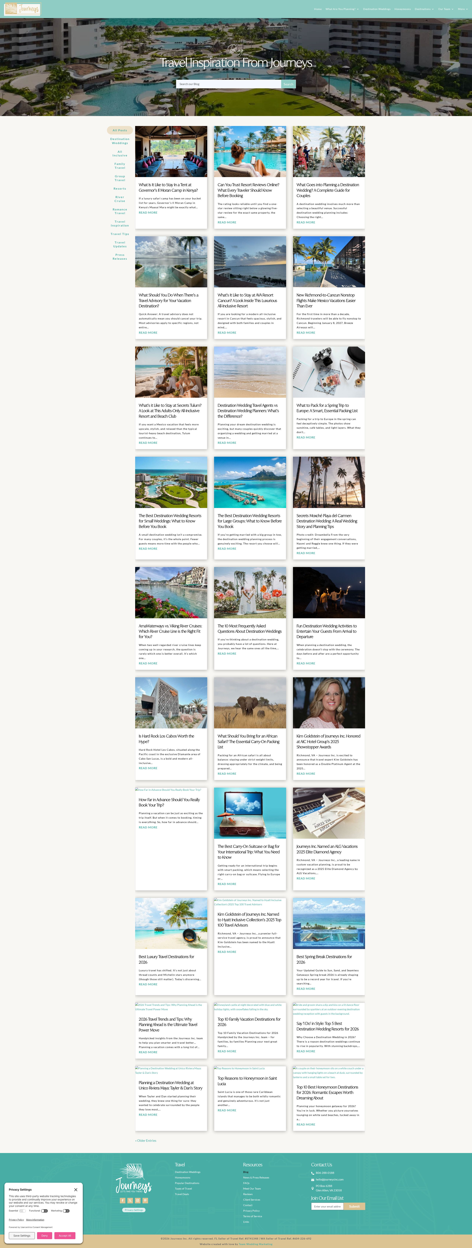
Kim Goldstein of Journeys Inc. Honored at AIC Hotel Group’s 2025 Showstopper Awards (328, 741)
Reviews (248, 1194)
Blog (245, 1172)
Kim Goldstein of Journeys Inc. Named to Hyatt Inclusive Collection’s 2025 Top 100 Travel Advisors (249, 920)
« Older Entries (145, 1140)
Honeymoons (403, 9)
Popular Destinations (187, 1183)
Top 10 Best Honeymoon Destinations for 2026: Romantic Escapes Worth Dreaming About (327, 1092)
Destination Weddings (377, 9)
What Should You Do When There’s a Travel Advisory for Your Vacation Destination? (168, 300)
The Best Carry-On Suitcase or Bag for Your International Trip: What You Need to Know (249, 852)
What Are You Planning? (340, 9)
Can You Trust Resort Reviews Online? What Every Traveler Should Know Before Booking (248, 190)
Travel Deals (182, 1194)
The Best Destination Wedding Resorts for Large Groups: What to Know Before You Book (250, 521)
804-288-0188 (325, 1172)
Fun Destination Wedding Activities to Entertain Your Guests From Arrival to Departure (327, 631)
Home (318, 9)
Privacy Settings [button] (134, 1209)
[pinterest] (145, 1200)
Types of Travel (183, 1188)
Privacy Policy (251, 1210)
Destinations (423, 9)
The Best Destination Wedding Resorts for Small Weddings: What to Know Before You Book (170, 521)
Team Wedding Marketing (256, 1244)
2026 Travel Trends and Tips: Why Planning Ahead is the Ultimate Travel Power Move (168, 1025)
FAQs (246, 1183)
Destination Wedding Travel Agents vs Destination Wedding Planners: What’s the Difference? (248, 411)
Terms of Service (252, 1216)
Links (246, 1222)
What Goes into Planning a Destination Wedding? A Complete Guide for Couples (328, 190)
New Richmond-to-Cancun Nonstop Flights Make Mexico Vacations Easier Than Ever (326, 300)
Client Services (251, 1199)
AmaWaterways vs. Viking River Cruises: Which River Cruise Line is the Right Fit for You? (170, 631)
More (461, 9)
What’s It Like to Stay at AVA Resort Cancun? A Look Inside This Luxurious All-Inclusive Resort (247, 300)
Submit (354, 1206)
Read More (148, 212)
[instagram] (137, 1200)
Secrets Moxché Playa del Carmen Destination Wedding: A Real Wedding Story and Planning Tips (327, 521)
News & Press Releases (256, 1177)
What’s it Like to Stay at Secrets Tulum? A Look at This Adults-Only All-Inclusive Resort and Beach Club (170, 411)
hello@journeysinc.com (329, 1179)
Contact (247, 1205)
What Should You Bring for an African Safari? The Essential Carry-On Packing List (248, 741)
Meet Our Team (252, 1188)
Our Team (444, 9)
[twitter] (130, 1200)
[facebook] (122, 1200)
